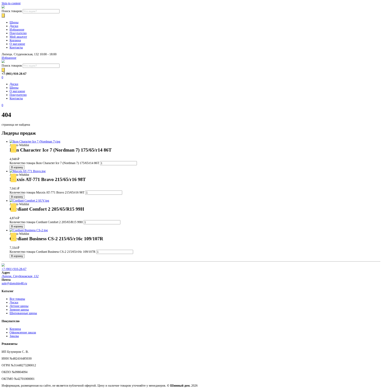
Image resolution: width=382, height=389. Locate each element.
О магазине (17, 44)
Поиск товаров (12, 11)
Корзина (15, 40)
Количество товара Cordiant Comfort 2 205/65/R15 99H (46, 222)
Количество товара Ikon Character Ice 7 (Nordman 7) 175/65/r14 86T (54, 163)
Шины (14, 22)
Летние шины (19, 306)
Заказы (14, 336)
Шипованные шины (23, 313)
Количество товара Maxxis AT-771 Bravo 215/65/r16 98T (47, 192)
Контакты (16, 47)
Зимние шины (19, 309)
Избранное (17, 29)
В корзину (17, 167)
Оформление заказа (23, 332)
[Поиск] (3, 15)
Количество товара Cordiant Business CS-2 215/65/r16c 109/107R (53, 251)
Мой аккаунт (18, 36)
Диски (14, 26)
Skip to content (11, 3)
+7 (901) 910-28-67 (14, 269)
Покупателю (18, 33)
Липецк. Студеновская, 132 (20, 276)
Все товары (17, 299)
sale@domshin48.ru (14, 283)
